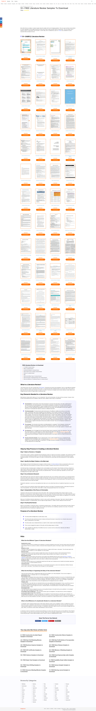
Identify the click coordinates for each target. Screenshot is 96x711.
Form (54, 3)
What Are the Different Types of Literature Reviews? (33, 376)
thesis (60, 30)
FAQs (24, 374)
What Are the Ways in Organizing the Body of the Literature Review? (35, 377)
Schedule (85, 3)
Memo (66, 3)
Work (92, 3)
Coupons (15, 1)
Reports (82, 3)
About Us (48, 708)
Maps (63, 3)
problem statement (56, 464)
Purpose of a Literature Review (29, 373)
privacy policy (63, 708)
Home (21, 6)
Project (79, 3)
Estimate (47, 3)
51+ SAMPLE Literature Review (29, 367)
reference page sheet (65, 431)
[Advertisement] (48, 19)
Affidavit (2, 3)
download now (25, 59)
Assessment (9, 3)
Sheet (41, 3)
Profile (76, 3)
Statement (89, 3)
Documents (37, 3)
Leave (59, 3)
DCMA (68, 708)
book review (41, 387)
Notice (71, 3)
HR (56, 3)
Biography (13, 3)
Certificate (26, 3)
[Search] (91, 1)
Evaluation (51, 3)
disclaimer (59, 708)
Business (8, 1)
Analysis (5, 3)
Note (68, 3)
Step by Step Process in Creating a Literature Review (33, 371)
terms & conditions (72, 708)
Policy (73, 3)
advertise (51, 708)
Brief (17, 3)
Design (34, 3)
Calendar (22, 3)
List (60, 3)
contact (55, 708)
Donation (44, 3)
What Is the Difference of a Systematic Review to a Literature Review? (36, 379)
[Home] (4, 1)
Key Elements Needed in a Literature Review (31, 370)
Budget (19, 3)
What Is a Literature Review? (29, 368)
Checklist (30, 3)
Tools (12, 1)
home (45, 708)
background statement (54, 438)
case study (55, 432)
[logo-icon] (23, 709)
